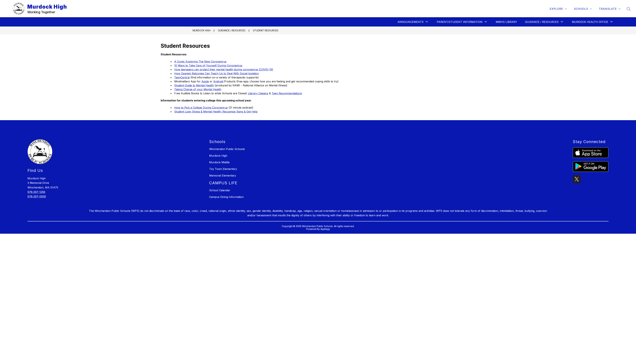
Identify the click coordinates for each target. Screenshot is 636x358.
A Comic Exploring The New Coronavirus (200, 61)
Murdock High (202, 30)
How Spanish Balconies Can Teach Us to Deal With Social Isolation (216, 73)
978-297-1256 (36, 192)
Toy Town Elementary (223, 169)
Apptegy (325, 229)
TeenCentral (182, 77)
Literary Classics (258, 93)
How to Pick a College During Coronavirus (201, 107)
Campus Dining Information (226, 197)
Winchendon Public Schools (227, 149)
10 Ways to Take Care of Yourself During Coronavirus (208, 65)
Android (218, 81)
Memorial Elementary (222, 175)
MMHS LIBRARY (506, 22)
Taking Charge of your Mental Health (197, 89)
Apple (205, 81)
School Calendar (219, 190)
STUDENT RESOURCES (265, 30)
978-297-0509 (36, 196)
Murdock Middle (219, 162)
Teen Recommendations (287, 93)
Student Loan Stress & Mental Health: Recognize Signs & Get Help (216, 111)
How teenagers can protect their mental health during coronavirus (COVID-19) (223, 69)
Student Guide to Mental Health (194, 85)
